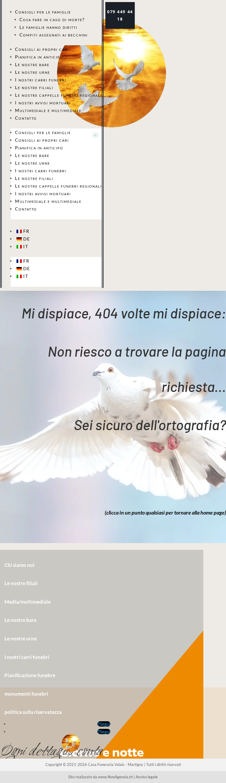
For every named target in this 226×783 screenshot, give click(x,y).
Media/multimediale (27, 602)
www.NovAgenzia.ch (115, 776)
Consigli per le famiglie (43, 11)
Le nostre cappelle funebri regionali (58, 95)
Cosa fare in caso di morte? (52, 19)
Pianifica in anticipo (39, 56)
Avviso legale (147, 776)
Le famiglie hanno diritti (48, 27)
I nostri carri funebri (40, 79)
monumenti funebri (26, 694)
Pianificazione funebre (29, 675)
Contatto (26, 118)
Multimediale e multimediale (48, 110)
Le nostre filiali (34, 87)
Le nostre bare (32, 64)
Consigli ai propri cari (42, 49)
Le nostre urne (32, 72)
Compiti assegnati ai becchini (53, 34)
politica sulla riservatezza (33, 712)
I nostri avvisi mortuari (43, 102)
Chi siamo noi (19, 565)
